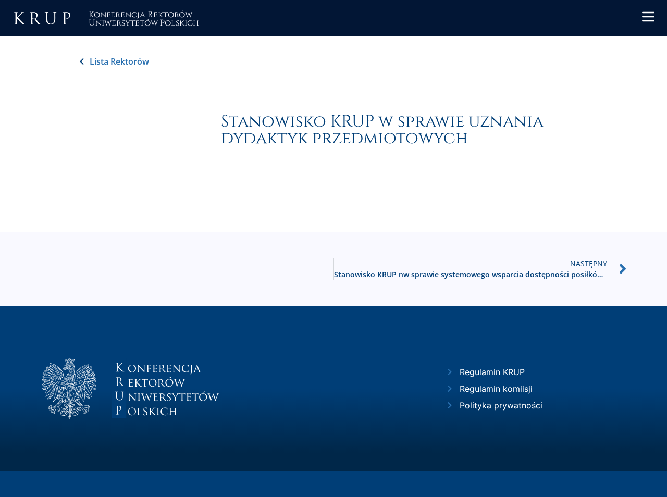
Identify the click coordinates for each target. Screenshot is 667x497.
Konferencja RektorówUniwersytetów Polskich (144, 18)
